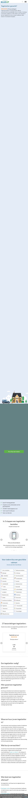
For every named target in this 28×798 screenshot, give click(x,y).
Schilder (3, 597)
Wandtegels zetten (5, 788)
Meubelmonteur (5, 594)
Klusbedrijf (18, 586)
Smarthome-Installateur (7, 600)
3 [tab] (16, 550)
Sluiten (26, 797)
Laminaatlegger (19, 589)
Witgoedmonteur (5, 613)
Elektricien (5, 578)
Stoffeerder (18, 600)
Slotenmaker (18, 597)
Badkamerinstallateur (20, 570)
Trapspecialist (18, 608)
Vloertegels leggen (5, 793)
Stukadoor (18, 603)
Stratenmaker (5, 603)
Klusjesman (4, 589)
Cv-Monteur (17, 573)
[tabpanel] (14, 538)
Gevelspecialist (19, 578)
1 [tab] (12, 550)
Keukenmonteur (19, 583)
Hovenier (17, 581)
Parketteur (18, 594)
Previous (1, 539)
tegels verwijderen (14, 752)
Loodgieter (4, 592)
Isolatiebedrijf (5, 583)
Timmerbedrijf (19, 605)
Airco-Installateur (6, 570)
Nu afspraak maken (14, 451)
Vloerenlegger (19, 611)
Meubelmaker (19, 592)
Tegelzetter (4, 605)
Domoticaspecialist (19, 575)
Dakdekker (6, 575)
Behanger (4, 573)
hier (23, 795)
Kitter (4, 586)
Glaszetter (4, 581)
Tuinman (4, 611)
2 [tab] (14, 550)
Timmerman (5, 608)
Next (26, 539)
